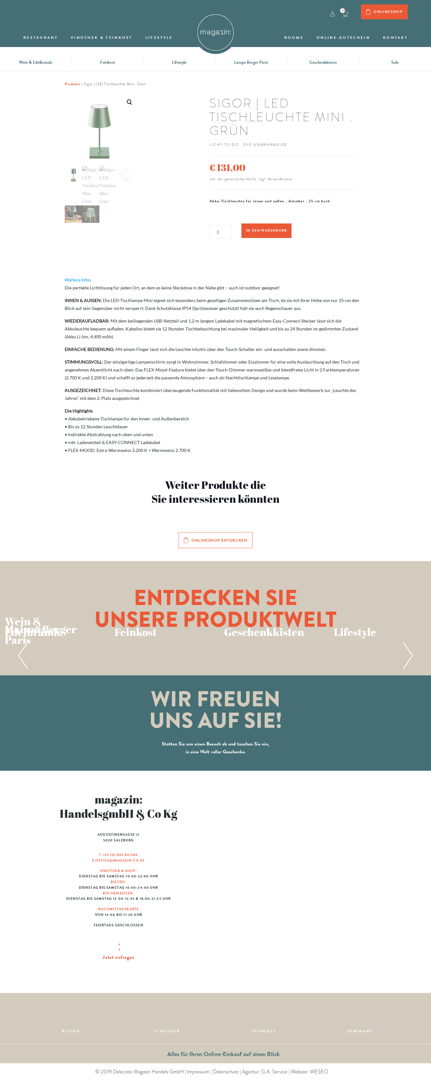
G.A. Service (274, 1071)
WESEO (319, 1071)
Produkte (72, 84)
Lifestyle (179, 62)
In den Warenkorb (266, 230)
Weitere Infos (78, 279)
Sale (395, 62)
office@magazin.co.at (120, 860)
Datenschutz (226, 1071)
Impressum (198, 1071)
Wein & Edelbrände (35, 62)
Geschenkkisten (323, 62)
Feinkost (107, 62)
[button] (99, 160)
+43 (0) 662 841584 (120, 854)
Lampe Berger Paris (251, 62)
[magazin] (216, 29)
